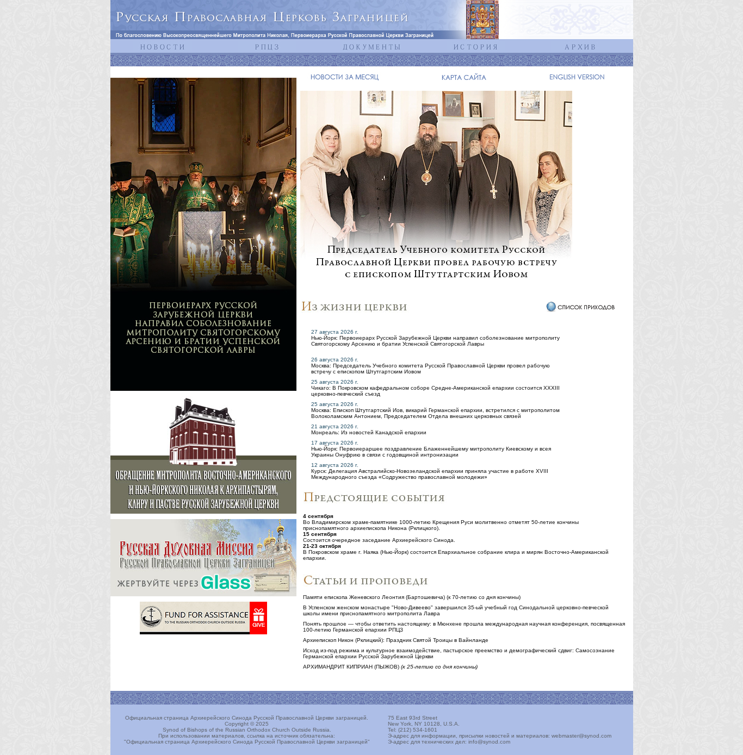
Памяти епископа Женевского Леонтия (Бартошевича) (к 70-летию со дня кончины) (412, 597)
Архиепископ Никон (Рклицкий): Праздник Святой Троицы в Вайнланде (395, 640)
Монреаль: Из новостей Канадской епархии (368, 432)
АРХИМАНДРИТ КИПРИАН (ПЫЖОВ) (390, 667)
